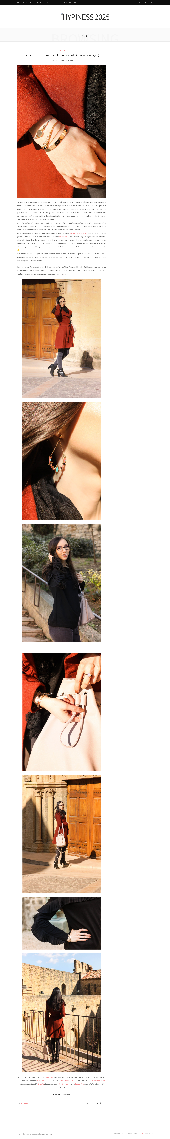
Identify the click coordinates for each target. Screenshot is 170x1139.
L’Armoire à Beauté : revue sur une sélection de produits (52, 2)
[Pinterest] (100, 1103)
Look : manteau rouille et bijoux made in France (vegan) (62, 55)
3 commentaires (67, 60)
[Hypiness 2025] (85, 17)
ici (64, 274)
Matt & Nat (49, 1077)
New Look (40, 1080)
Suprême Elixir (64, 1084)
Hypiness (24, 1103)
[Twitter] (98, 1103)
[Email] (104, 1103)
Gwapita (41, 1084)
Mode (62, 50)
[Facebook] (94, 1103)
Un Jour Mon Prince (65, 1080)
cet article (63, 236)
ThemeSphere (47, 1134)
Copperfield (79, 1084)
